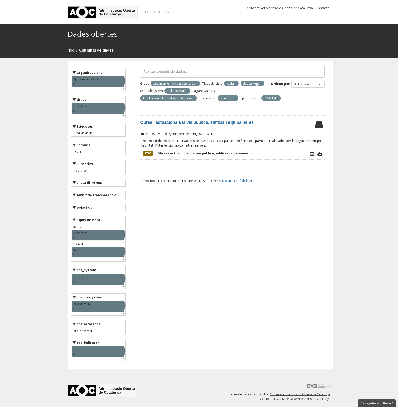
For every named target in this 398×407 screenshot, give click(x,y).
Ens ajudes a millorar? (377, 403)
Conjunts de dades (96, 50)
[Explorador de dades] (312, 153)
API (210, 180)
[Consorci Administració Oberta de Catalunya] (318, 388)
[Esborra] (197, 83)
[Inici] (103, 12)
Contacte (322, 8)
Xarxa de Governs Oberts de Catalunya (303, 399)
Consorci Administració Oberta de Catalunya (280, 8)
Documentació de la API (237, 180)
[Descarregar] (320, 153)
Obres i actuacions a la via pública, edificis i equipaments (197, 122)
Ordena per (280, 83)
